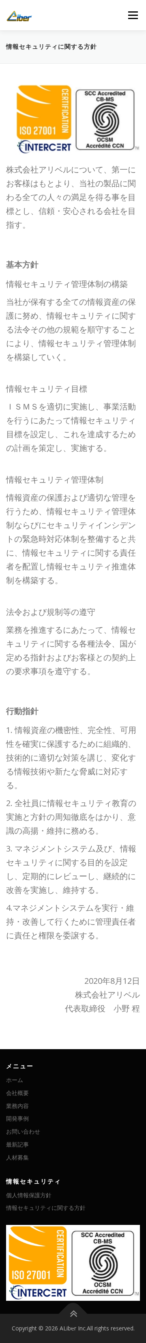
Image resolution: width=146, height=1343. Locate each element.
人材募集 (17, 1157)
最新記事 (17, 1144)
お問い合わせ (23, 1131)
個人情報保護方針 (29, 1195)
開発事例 (17, 1118)
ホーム (14, 1080)
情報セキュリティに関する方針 (46, 1208)
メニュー (133, 15)
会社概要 (17, 1093)
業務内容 (17, 1106)
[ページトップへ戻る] (73, 1314)
